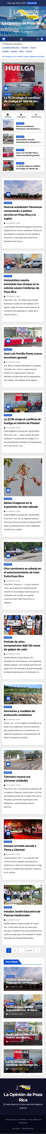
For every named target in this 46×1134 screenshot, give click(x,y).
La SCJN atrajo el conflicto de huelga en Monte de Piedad (22, 101)
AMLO (21, 51)
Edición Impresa (27, 1128)
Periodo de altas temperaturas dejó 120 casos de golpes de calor (22, 645)
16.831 (29, 950)
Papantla (14, 51)
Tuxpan (33, 48)
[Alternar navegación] (21, 39)
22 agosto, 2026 (13, 105)
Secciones (16, 1128)
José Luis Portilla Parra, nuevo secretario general (27, 154)
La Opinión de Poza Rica (23, 23)
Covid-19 (29, 51)
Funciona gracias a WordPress (16, 1119)
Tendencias (36, 117)
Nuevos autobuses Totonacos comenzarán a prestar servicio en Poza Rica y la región (27, 130)
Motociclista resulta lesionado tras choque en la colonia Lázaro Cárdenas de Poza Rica (29, 143)
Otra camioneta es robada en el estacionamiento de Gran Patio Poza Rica (22, 572)
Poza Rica (24, 48)
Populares (21, 117)
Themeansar (23, 1123)
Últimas (8, 117)
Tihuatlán (5, 51)
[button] (38, 39)
